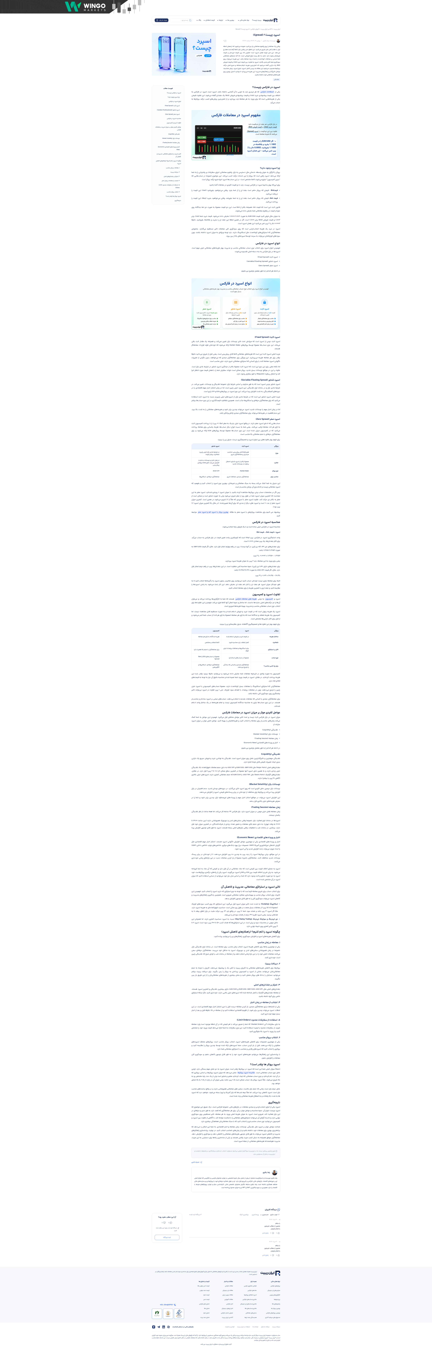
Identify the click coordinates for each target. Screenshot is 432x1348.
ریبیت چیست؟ (256, 20)
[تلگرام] (158, 1327)
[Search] (190, 20)
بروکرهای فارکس (275, 1286)
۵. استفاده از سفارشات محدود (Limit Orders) (169, 186)
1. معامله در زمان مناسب (173, 168)
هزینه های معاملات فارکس (246, 599)
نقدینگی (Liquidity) (174, 134)
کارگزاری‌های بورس (275, 1295)
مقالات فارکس (229, 1286)
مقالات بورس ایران (227, 1295)
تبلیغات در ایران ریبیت (243, 1327)
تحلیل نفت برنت (204, 1317)
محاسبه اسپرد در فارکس (174, 119)
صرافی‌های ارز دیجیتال (274, 1290)
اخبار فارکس (229, 1304)
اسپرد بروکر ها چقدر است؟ (173, 196)
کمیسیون (269, 599)
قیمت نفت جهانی (204, 1290)
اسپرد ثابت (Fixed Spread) (172, 106)
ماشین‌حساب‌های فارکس (250, 1299)
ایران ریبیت (277, 29)
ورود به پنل (163, 20)
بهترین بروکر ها (275, 1308)
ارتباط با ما (255, 1327)
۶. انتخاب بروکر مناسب (173, 192)
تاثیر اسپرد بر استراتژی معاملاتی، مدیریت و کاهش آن (169, 155)
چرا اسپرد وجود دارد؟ (174, 97)
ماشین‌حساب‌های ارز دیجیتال (248, 1304)
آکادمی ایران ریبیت (266, 29)
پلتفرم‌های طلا (276, 1304)
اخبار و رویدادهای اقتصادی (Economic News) (169, 148)
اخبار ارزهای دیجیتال (227, 1308)
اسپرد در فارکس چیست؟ (174, 93)
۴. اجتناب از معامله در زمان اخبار (171, 181)
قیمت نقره (206, 1295)
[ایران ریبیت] (270, 1273)
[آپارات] (168, 1327)
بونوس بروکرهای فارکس (273, 1313)
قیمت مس (206, 1299)
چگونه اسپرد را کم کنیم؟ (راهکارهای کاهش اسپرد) (168, 162)
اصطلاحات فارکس (267, 92)
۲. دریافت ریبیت (175, 172)
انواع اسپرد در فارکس (175, 101)
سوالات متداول (265, 1327)
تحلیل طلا (206, 1308)
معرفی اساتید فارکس (227, 1313)
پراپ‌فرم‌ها (277, 1299)
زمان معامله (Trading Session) (171, 143)
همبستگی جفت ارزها (251, 1317)
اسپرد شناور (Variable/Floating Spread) (168, 110)
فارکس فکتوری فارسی (250, 1286)
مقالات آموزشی (228, 1299)
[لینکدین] (163, 1327)
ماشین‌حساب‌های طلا (251, 1308)
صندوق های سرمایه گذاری (272, 1317)
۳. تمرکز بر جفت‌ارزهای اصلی (172, 176)
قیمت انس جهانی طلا (203, 1286)
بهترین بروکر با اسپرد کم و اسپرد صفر (213, 512)
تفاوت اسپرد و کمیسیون (174, 123)
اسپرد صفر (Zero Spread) (172, 114)
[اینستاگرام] (153, 1327)
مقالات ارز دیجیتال (228, 1290)
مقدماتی (276, 79)
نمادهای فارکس (252, 1290)
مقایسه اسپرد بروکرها (246, 1072)
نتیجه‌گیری (178, 201)
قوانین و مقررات (229, 1327)
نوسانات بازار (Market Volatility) (171, 138)
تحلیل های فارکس (204, 1304)
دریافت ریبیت (276, 1327)
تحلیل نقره (206, 1313)
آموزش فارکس (255, 29)
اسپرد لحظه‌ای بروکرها (250, 1295)
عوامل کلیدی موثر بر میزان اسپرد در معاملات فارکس (168, 128)
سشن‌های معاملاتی (251, 1313)
